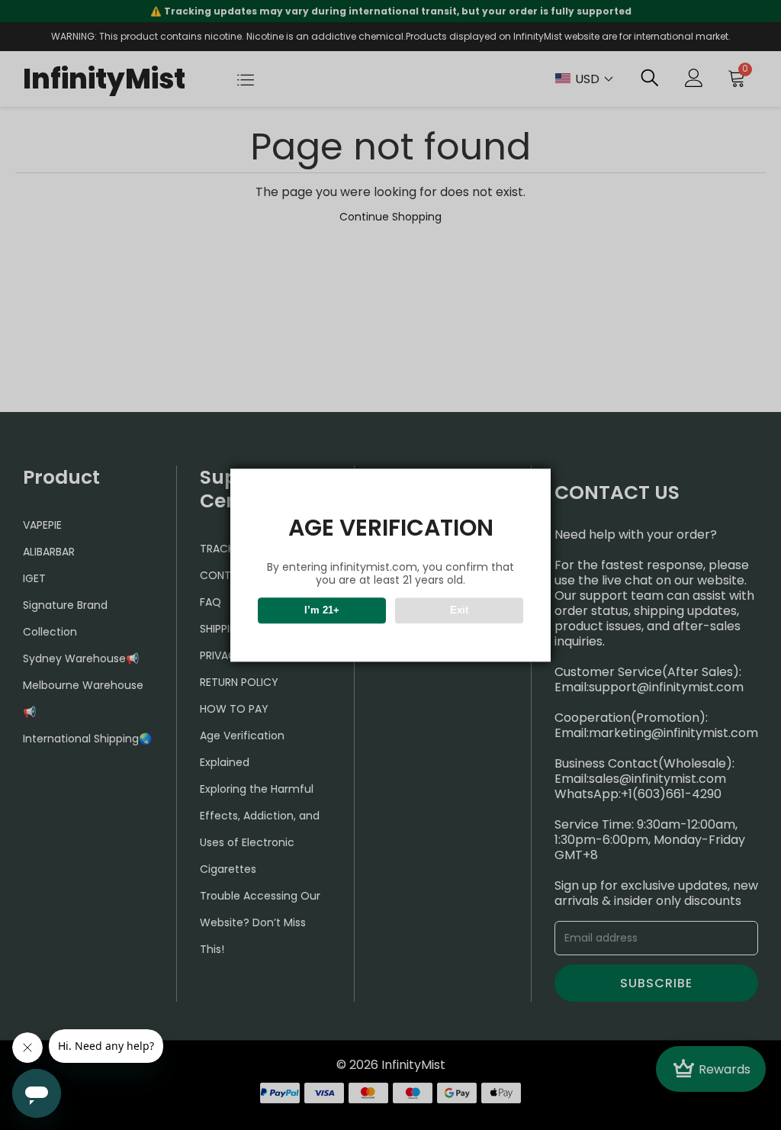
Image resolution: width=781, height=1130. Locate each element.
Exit (459, 610)
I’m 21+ (321, 610)
